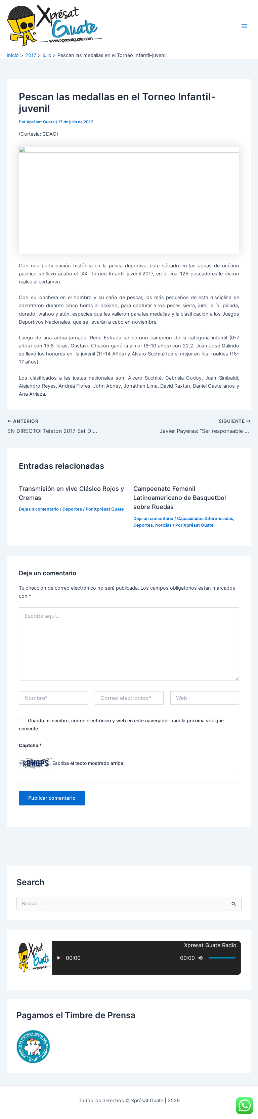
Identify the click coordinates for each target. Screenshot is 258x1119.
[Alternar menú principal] (244, 26)
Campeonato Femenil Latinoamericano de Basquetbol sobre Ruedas (179, 498)
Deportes (72, 509)
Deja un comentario (39, 509)
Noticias (163, 525)
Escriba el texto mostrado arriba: (88, 763)
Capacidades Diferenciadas (205, 518)
